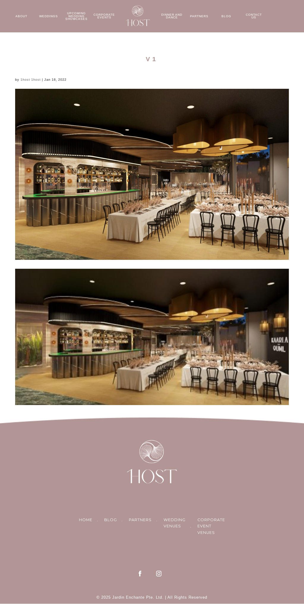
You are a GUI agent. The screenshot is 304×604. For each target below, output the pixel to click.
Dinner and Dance (171, 16)
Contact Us (254, 16)
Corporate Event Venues (211, 526)
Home (85, 520)
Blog (226, 16)
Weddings (48, 16)
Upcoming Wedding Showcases (76, 16)
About (21, 16)
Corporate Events (104, 16)
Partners (199, 16)
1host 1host (30, 79)
